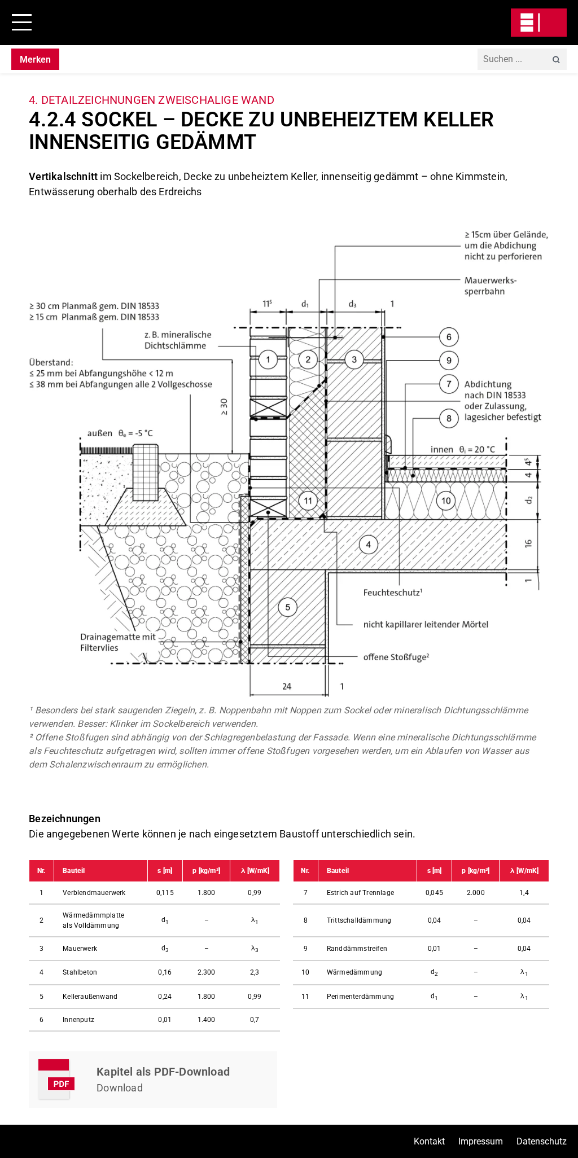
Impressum (480, 1141)
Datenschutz (541, 1141)
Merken (35, 59)
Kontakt (429, 1141)
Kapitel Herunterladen (153, 1079)
